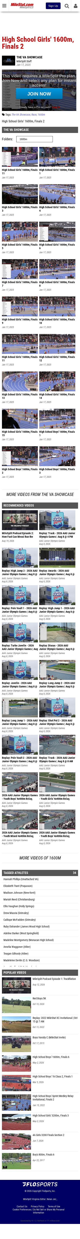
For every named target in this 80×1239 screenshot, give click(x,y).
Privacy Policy (37, 1206)
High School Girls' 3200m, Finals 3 (51, 1115)
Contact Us (22, 1206)
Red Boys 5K (39, 998)
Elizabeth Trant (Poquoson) (17, 886)
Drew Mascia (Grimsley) (16, 913)
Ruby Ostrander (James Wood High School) (26, 926)
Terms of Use (54, 1206)
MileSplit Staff (24, 61)
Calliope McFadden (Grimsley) (19, 919)
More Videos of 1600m (40, 858)
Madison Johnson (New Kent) (19, 892)
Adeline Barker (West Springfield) (21, 933)
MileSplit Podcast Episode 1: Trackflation (54, 979)
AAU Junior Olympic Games (52, 541)
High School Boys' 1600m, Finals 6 (51, 1057)
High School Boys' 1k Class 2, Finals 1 (53, 1076)
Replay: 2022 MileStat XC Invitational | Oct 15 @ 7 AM (55, 1019)
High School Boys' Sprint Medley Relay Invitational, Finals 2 (53, 1097)
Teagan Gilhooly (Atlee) (15, 953)
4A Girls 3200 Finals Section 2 (48, 1135)
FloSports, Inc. (48, 1191)
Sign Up (53, 5)
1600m (41, 114)
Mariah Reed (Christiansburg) (19, 899)
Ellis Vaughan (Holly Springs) (18, 906)
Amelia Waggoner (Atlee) (16, 947)
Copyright (36, 1191)
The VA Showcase (29, 57)
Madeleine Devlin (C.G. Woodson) (21, 960)
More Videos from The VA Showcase (40, 494)
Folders (7, 139)
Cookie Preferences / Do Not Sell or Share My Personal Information (38, 1211)
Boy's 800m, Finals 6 (43, 1154)
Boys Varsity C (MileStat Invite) (49, 1037)
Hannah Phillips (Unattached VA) (20, 879)
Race (34, 114)
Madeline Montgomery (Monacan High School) (28, 940)
